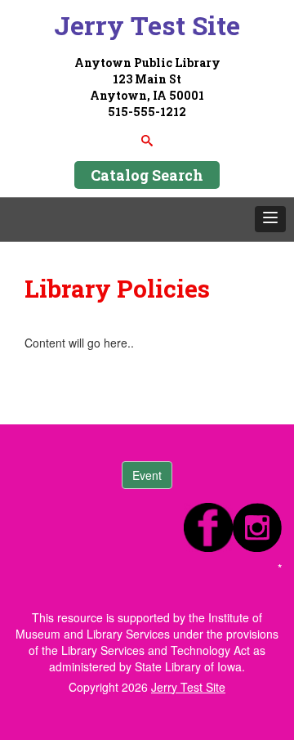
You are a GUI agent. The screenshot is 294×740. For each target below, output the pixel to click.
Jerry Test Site (147, 25)
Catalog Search (147, 175)
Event (147, 475)
